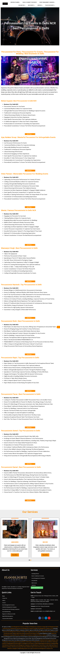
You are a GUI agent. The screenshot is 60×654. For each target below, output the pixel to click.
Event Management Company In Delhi (19, 626)
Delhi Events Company (19, 635)
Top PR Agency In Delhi (53, 630)
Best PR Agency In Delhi (42, 630)
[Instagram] (42, 618)
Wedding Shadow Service (25, 648)
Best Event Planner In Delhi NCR (32, 643)
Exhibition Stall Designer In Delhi (28, 641)
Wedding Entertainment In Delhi (46, 643)
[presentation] (4, 527)
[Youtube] (49, 618)
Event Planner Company (41, 635)
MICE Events (31, 5)
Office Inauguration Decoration (31, 631)
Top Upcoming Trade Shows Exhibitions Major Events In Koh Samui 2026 (29, 646)
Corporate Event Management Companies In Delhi (13, 631)
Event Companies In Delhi (30, 635)
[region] (30, 70)
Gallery (3, 600)
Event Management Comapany (47, 2)
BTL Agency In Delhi (6, 626)
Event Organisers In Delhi (45, 633)
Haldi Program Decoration (19, 633)
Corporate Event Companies (8, 628)
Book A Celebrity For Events (30, 2)
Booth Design (18, 641)
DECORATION (22, 5)
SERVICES (39, 5)
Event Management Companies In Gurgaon (37, 626)
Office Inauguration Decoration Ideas (47, 631)
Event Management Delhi (52, 626)
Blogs (3, 596)
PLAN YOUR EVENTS (49, 5)
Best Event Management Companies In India (23, 645)
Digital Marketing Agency (7, 616)
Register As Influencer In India (8, 614)
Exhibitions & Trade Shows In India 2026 (42, 645)
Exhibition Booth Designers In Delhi (17, 643)
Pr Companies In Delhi (23, 630)
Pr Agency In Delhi (32, 630)
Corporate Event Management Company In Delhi (26, 628)
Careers (4, 602)
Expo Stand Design (10, 641)
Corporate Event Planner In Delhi (32, 633)
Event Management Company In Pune (45, 628)
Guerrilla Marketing (6, 611)
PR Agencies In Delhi (13, 630)
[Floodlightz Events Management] (5, 4)
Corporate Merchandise (7, 618)
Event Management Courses (8, 605)
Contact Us (4, 598)
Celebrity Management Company (9, 607)
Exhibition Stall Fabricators (41, 641)
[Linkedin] (46, 618)
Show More (14, 555)
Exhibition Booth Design (45, 640)
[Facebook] (39, 618)
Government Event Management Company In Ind (42, 648)
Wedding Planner (15, 2)
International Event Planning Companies (10, 609)
